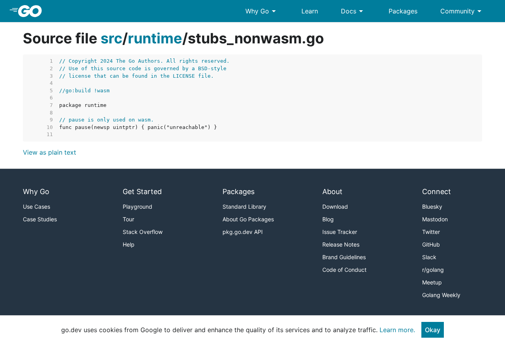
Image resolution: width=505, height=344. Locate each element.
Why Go (262, 11)
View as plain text (49, 152)
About (332, 191)
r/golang (433, 269)
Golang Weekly (441, 295)
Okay (432, 330)
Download (335, 206)
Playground (137, 206)
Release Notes (340, 244)
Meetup (432, 282)
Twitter (431, 231)
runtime (155, 38)
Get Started (142, 191)
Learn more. (397, 330)
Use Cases (36, 206)
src (111, 38)
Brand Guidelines (344, 257)
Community (462, 11)
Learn (309, 11)
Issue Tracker (339, 231)
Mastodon (435, 219)
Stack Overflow (143, 231)
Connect (436, 191)
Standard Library (244, 206)
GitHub (431, 244)
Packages (403, 11)
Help (129, 244)
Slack (429, 257)
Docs (353, 11)
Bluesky (432, 206)
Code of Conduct (344, 269)
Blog (328, 219)
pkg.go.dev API (243, 231)
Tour (128, 219)
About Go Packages (248, 219)
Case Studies (40, 219)
